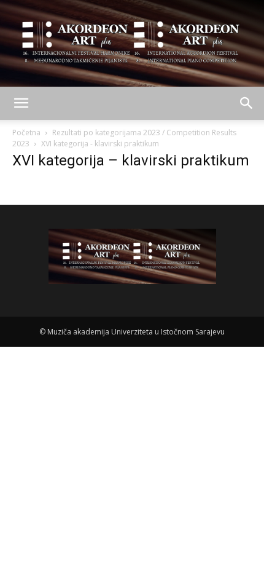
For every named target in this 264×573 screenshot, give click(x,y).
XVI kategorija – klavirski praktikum (130, 160)
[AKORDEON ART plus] (132, 43)
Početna (26, 132)
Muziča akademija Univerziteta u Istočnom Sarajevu (136, 331)
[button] (21, 103)
